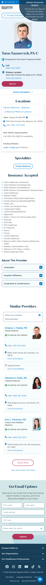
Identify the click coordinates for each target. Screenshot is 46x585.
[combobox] (3, 528)
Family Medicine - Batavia (16, 107)
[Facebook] (7, 566)
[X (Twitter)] (39, 566)
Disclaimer (10, 577)
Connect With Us (10, 548)
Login (5, 147)
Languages (9, 267)
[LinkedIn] (19, 566)
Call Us (12, 84)
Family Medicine (23, 166)
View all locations (13, 78)
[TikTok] (32, 566)
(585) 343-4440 (13, 68)
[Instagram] (13, 566)
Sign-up (14, 147)
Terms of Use (14, 581)
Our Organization (10, 553)
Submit (23, 536)
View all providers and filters (23, 470)
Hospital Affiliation (13, 275)
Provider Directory (14, 15)
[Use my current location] (39, 315)
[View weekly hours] (27, 117)
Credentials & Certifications (17, 283)
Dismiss (35, 19)
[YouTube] (26, 566)
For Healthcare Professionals (15, 559)
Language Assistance (24, 577)
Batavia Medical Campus (19, 111)
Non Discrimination (29, 581)
